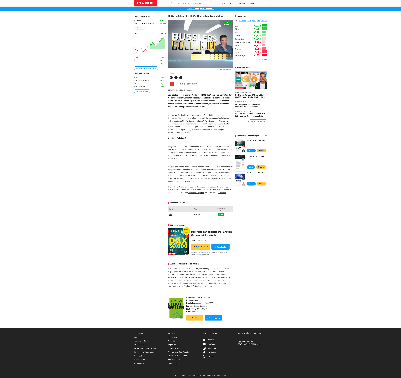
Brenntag (238, 49)
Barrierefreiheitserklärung (145, 348)
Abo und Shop (174, 359)
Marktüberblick (174, 348)
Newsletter (172, 341)
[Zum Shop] (223, 3)
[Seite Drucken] (176, 77)
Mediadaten (138, 333)
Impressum (138, 337)
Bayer (237, 46)
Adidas (237, 29)
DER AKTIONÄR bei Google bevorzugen (180, 90)
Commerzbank (239, 39)
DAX (172, 73)
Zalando (237, 26)
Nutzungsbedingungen (143, 341)
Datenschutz (139, 344)
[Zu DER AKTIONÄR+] (241, 3)
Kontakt (211, 340)
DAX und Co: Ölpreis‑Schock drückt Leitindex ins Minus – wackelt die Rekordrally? (250, 115)
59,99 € (251, 184)
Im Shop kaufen (220, 247)
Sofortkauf (204, 247)
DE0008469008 (147, 23)
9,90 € (251, 167)
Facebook (212, 352)
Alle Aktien (172, 333)
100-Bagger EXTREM (255, 173)
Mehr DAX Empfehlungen (258, 121)
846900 (136, 23)
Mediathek (172, 337)
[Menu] (265, 3)
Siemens (238, 36)
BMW (236, 32)
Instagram (212, 348)
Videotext (138, 356)
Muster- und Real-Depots (178, 352)
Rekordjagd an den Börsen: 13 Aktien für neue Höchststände (211, 233)
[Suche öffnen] (171, 3)
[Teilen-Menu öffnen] (171, 77)
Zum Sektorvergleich (142, 91)
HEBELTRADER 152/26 (256, 156)
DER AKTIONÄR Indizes (177, 356)
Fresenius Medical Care (242, 42)
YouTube (211, 344)
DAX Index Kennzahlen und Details (146, 68)
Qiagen (237, 52)
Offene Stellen (139, 359)
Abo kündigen (139, 363)
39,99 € (251, 150)
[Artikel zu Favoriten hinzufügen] (180, 77)
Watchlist (140, 28)
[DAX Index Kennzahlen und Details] (150, 45)
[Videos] (251, 3)
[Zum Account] (231, 3)
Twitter (211, 356)
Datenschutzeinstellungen (144, 352)
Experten (172, 344)
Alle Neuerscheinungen (263, 136)
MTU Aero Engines (241, 55)
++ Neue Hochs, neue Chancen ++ (200, 8)
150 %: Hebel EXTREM (256, 140)
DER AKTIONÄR (192, 84)
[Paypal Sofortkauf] (194, 318)
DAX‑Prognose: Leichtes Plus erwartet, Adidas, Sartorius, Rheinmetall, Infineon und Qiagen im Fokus (250, 105)
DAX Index (137, 21)
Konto (200, 254)
